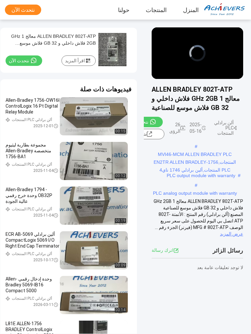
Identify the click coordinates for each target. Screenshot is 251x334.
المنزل (191, 10)
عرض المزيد (231, 233)
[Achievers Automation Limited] (226, 10)
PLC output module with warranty (201, 175)
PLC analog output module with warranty (195, 193)
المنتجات (156, 10)
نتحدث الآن (23, 10)
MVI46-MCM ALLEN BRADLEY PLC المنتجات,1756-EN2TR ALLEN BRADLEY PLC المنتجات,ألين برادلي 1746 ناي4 (195, 155)
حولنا (123, 10)
